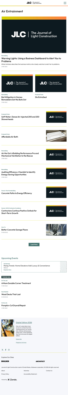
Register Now (7, 270)
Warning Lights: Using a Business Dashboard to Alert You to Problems (31, 60)
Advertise (26, 370)
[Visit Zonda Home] (9, 379)
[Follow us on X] (2, 350)
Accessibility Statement (30, 374)
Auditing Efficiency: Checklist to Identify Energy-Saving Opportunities (18, 173)
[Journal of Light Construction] (34, 3)
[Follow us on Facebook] (6, 350)
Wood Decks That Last (11, 294)
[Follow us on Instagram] (9, 350)
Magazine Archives (21, 342)
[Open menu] (65, 3)
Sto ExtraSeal (41, 97)
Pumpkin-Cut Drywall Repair (13, 305)
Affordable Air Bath (9, 137)
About (3, 370)
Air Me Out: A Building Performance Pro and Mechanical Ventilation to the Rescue (20, 154)
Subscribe (19, 339)
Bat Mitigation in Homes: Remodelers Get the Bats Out (13, 98)
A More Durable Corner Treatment (16, 283)
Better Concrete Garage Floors (14, 229)
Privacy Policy (5, 374)
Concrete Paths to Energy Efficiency (16, 193)
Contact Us (49, 370)
